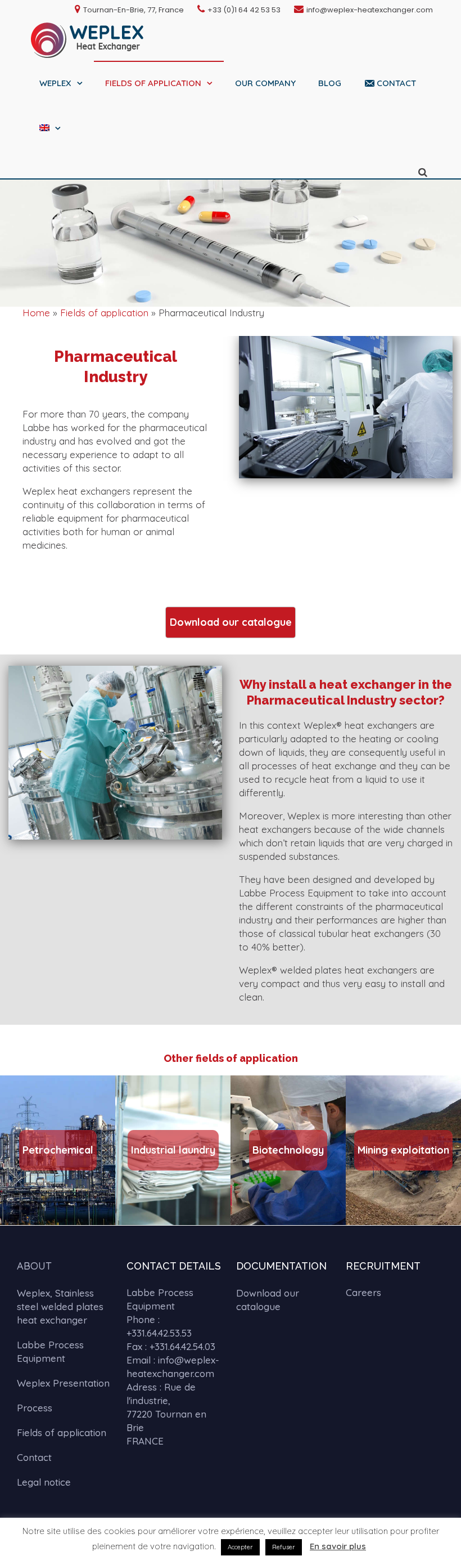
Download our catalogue (267, 1299)
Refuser (283, 1547)
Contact (396, 83)
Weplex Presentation (63, 1383)
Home (36, 313)
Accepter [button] (240, 1547)
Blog (329, 83)
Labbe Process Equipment (50, 1351)
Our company (265, 83)
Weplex (55, 83)
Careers (363, 1292)
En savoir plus (338, 1546)
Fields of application (153, 83)
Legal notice (44, 1482)
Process (34, 1408)
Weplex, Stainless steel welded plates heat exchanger (60, 1306)
